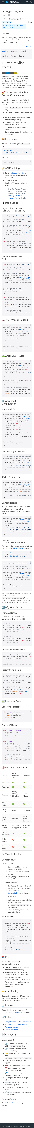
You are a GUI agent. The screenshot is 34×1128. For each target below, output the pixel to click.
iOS (18, 25)
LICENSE (17, 1012)
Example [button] (24, 51)
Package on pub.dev (12, 1027)
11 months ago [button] (14, 19)
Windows (11, 27)
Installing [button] (5, 56)
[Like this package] (28, 22)
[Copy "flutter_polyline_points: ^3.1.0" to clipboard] (9, 15)
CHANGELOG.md (10, 1103)
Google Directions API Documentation (18, 1022)
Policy (28, 1126)
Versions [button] (13, 56)
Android (12, 25)
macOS (5, 27)
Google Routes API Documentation (17, 1024)
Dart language (7, 1126)
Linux (21, 25)
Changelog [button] (14, 51)
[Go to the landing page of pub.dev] (12, 1)
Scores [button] (21, 56)
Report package (19, 1126)
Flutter (9, 22)
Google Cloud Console (19, 173)
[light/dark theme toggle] (31, 2)
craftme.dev (26, 19)
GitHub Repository (11, 1030)
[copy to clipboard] (31, 150)
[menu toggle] (3, 2)
